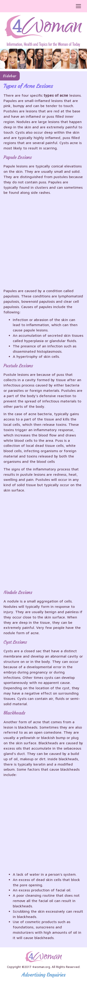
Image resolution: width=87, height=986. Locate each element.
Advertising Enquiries (43, 975)
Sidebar (9, 76)
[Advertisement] (43, 242)
